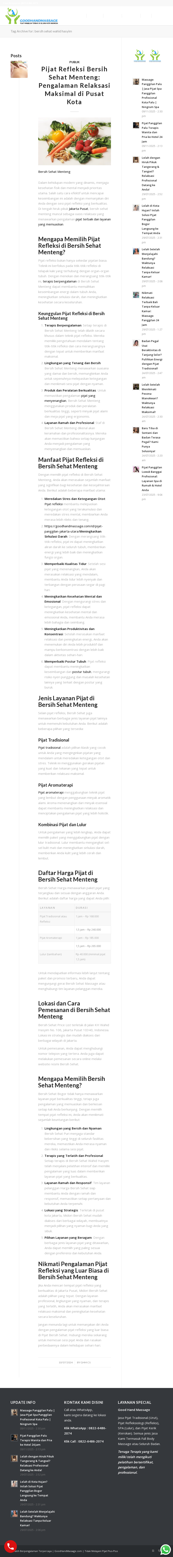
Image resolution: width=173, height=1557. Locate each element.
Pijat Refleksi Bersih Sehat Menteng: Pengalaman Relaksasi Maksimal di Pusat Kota (75, 85)
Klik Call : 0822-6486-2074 (84, 1441)
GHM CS (86, 1362)
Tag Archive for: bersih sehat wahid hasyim (41, 31)
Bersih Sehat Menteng (54, 171)
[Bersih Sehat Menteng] (19, 69)
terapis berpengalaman (60, 281)
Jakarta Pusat (78, 208)
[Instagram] (153, 1551)
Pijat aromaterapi (51, 792)
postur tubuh (81, 672)
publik (74, 62)
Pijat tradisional (49, 747)
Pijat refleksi (54, 504)
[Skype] (159, 1551)
